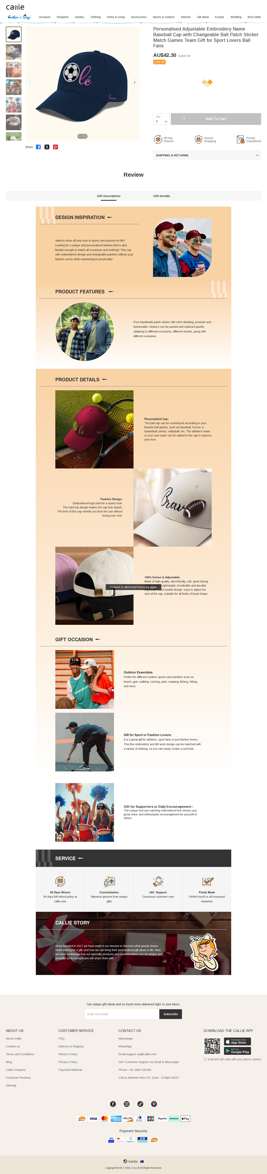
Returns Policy (68, 1054)
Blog (9, 1062)
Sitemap (11, 1085)
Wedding (235, 17)
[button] (135, 82)
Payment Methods (70, 1069)
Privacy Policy (67, 1062)
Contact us (13, 1046)
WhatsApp (125, 1046)
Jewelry (79, 17)
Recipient (62, 17)
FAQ (61, 1038)
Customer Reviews (18, 1077)
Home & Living (116, 17)
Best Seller (254, 17)
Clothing (95, 17)
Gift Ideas (203, 17)
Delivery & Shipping (70, 1046)
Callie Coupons (16, 1069)
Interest (186, 17)
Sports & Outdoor (164, 17)
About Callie (13, 1038)
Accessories (139, 17)
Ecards (219, 17)
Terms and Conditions (20, 1054)
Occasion (44, 17)
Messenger (125, 1038)
